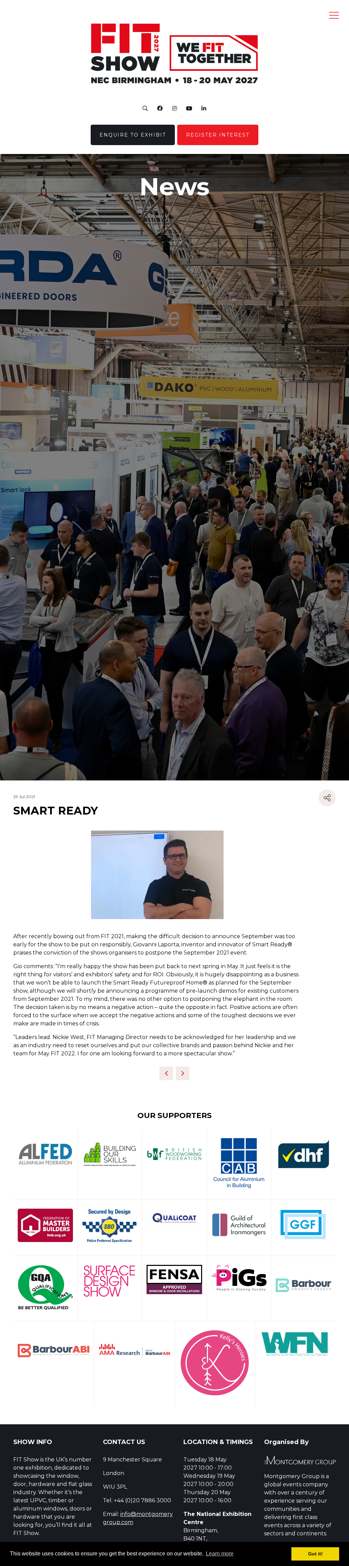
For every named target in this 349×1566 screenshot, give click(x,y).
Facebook (160, 108)
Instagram (174, 108)
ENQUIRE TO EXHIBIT (133, 135)
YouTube (189, 108)
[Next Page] (182, 1073)
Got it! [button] (315, 1553)
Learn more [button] (219, 1553)
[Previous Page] (166, 1073)
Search (145, 108)
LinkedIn (204, 108)
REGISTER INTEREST (217, 135)
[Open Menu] (334, 15)
